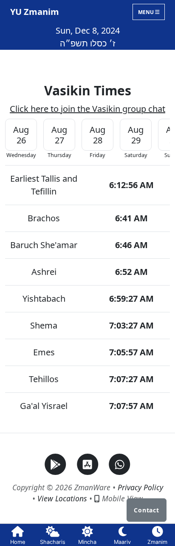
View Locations (62, 498)
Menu (146, 11)
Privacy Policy (140, 487)
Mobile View (121, 498)
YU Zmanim (34, 11)
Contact (146, 510)
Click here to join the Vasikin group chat (87, 108)
